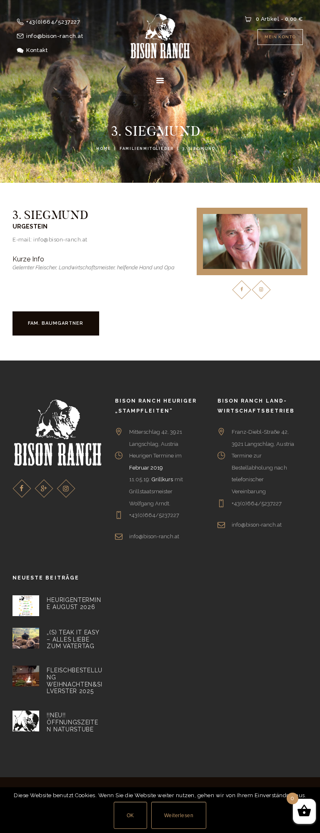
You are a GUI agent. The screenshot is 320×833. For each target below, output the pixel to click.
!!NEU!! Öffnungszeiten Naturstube (72, 722)
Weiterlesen (179, 815)
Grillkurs (162, 479)
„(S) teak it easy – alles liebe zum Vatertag (73, 639)
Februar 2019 (146, 468)
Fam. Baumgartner (55, 323)
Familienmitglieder (147, 149)
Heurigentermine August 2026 (74, 603)
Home (103, 149)
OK (130, 815)
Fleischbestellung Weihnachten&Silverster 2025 (74, 680)
